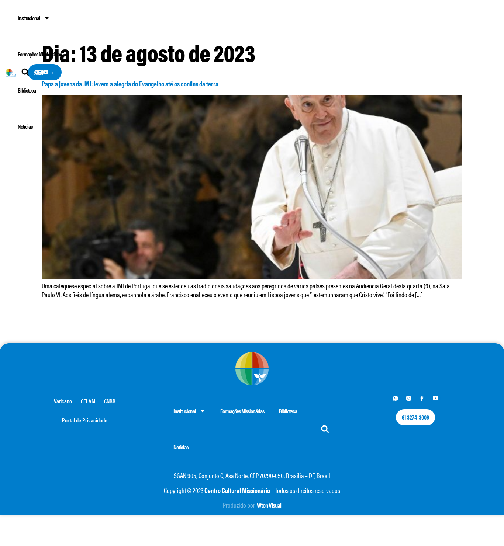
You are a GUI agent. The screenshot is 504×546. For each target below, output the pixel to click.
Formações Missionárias (40, 54)
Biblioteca (27, 90)
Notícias (25, 126)
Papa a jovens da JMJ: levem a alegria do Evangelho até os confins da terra (130, 83)
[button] (325, 429)
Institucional (29, 18)
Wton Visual (269, 505)
